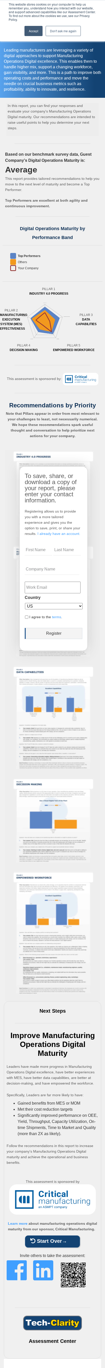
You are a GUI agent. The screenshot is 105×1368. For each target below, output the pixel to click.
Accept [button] (33, 31)
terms (56, 617)
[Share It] (17, 1279)
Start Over (48, 1241)
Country (33, 597)
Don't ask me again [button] (63, 31)
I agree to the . (45, 617)
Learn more (18, 1223)
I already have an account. (58, 534)
